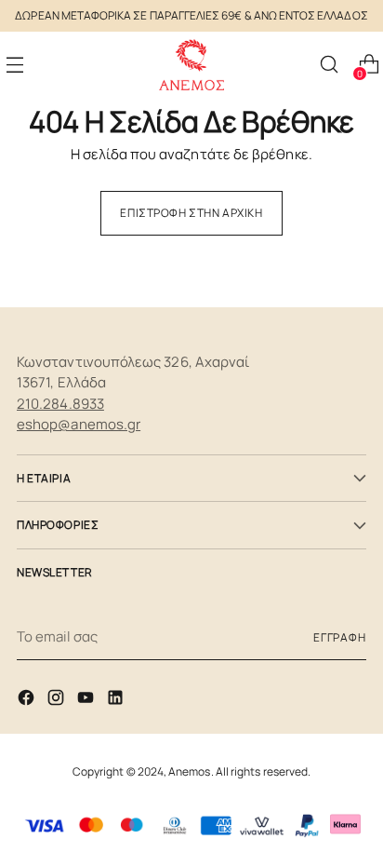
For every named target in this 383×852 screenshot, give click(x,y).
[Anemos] (191, 64)
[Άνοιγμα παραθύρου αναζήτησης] (329, 65)
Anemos (189, 771)
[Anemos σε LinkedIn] (117, 700)
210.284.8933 (60, 403)
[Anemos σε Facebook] (28, 700)
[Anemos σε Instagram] (57, 700)
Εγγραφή (339, 637)
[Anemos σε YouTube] (87, 700)
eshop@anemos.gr (78, 424)
